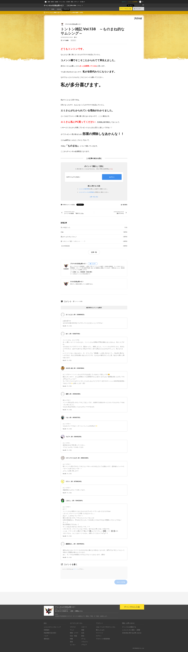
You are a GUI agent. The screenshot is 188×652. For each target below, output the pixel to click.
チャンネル (62, 1)
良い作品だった (65, 227)
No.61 (64, 360)
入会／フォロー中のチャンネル (105, 627)
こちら (111, 169)
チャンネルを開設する (129, 627)
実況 (72, 1)
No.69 (64, 557)
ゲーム (79, 5)
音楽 (71, 641)
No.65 (64, 450)
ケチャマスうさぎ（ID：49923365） (77, 458)
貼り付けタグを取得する (61, 611)
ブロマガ (66, 9)
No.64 (64, 428)
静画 (52, 1)
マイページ (99, 633)
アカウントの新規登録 (103, 639)
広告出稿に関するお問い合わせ (131, 633)
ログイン (124, 1)
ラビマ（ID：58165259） (74, 436)
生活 (82, 633)
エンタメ (72, 644)
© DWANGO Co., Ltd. (138, 648)
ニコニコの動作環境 (84, 189)
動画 (49, 1)
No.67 (64, 492)
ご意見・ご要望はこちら (76, 611)
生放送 (56, 1)
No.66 (64, 473)
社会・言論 (73, 636)
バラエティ (84, 641)
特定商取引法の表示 (50, 633)
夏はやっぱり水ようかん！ (69, 236)
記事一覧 (94, 252)
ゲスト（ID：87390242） (74, 481)
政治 (82, 636)
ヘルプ (46, 636)
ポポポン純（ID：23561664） (75, 368)
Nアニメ (76, 1)
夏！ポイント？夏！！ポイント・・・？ (73, 241)
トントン (73, 40)
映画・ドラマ (74, 633)
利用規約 (46, 630)
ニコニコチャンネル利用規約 (86, 192)
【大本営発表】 (65, 246)
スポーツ (84, 627)
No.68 (64, 536)
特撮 (71, 639)
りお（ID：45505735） (73, 417)
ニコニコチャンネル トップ (52, 627)
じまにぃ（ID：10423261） (75, 500)
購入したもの (100, 630)
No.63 (64, 409)
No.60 (64, 326)
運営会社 (46, 639)
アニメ (72, 630)
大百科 (68, 1)
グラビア (84, 644)
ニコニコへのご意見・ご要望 (131, 630)
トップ (47, 9)
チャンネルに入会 (125, 9)
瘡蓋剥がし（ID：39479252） (75, 544)
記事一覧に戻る (94, 196)
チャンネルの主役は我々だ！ (54, 5)
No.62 (64, 386)
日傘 (62, 232)
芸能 (82, 630)
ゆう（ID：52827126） (73, 333)
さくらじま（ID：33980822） (75, 314)
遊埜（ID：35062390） (73, 394)
